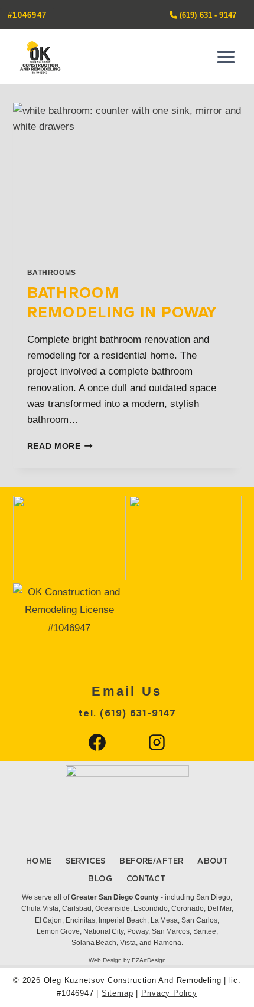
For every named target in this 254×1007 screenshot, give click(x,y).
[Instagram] (157, 743)
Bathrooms (51, 272)
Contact (146, 879)
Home (39, 861)
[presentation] (127, 179)
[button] (69, 538)
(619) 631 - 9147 (206, 15)
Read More (60, 446)
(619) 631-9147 (138, 713)
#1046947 (27, 15)
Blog (100, 879)
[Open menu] (226, 56)
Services (85, 861)
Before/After (151, 861)
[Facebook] (97, 743)
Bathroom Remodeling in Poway (122, 302)
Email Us (127, 691)
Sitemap (117, 993)
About (212, 861)
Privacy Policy (169, 993)
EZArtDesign (149, 960)
